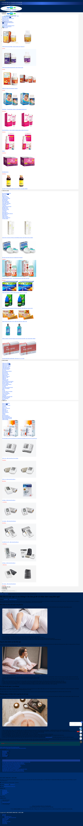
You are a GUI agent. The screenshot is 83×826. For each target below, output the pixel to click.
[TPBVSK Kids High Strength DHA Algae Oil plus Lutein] (19, 65)
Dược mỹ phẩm (5, 360)
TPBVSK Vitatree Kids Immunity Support (9, 88)
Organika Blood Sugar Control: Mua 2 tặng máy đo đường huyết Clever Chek (16, 761)
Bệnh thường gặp (5, 751)
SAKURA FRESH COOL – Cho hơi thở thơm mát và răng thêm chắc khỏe (15, 278)
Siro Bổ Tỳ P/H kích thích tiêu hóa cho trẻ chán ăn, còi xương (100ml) (14, 188)
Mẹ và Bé (4, 13)
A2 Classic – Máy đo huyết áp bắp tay (9, 521)
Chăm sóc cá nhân (5, 190)
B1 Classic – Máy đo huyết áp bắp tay (9, 583)
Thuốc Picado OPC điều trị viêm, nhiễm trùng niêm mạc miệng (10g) (14, 321)
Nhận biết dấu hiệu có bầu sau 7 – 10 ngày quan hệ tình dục (13, 770)
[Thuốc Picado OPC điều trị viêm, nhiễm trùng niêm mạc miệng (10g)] (18, 319)
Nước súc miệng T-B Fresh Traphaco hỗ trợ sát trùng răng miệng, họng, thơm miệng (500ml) (18, 338)
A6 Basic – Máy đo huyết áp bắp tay (8, 562)
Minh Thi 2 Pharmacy (13, 599)
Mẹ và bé (6, 593)
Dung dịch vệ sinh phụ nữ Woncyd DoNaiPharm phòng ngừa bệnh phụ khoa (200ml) (17, 237)
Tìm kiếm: (4, 590)
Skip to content (2, 0)
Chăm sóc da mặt (18, 25)
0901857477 (6, 784)
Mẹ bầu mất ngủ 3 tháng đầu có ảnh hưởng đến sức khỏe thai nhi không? (13, 748)
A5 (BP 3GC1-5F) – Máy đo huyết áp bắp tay (10, 542)
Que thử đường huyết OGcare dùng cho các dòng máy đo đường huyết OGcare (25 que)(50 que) (19, 438)
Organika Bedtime (49, 737)
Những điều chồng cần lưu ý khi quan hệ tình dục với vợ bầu (13, 771)
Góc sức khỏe (4, 588)
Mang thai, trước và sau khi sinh (10, 817)
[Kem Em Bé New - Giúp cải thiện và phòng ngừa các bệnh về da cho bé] (19, 128)
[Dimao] (19, 149)
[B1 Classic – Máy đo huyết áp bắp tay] (19, 581)
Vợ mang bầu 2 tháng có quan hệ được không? (10, 768)
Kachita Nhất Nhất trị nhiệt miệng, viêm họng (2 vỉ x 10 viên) (13, 358)
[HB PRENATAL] (19, 170)
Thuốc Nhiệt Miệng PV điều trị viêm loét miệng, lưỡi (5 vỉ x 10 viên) (14, 292)
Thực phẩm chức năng (6, 586)
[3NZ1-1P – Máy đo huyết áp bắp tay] (19, 477)
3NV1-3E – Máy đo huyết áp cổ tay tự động (10, 458)
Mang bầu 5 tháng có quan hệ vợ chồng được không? (11, 766)
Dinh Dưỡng (4, 587)
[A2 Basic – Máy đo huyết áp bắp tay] (19, 498)
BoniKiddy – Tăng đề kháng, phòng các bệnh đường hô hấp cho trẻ (14, 109)
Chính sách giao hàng (6, 802)
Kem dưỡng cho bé (8, 816)
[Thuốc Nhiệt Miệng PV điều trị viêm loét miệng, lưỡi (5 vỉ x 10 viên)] (18, 290)
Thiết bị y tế (4, 400)
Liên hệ (3, 794)
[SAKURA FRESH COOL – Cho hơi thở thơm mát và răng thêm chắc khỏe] (19, 276)
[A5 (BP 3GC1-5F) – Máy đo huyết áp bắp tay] (19, 540)
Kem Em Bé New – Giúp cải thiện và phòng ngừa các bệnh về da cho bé (15, 130)
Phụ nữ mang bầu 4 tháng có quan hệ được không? (11, 767)
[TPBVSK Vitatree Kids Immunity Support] (19, 86)
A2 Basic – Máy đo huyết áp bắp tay (8, 500)
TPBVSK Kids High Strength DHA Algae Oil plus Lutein (12, 67)
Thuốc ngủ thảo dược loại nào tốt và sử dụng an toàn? (9, 747)
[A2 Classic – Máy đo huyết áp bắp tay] (19, 519)
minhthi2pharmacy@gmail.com (9, 786)
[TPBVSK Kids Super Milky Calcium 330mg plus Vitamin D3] (19, 44)
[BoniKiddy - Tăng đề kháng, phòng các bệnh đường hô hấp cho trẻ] (19, 107)
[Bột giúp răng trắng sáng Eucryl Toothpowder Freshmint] (19, 255)
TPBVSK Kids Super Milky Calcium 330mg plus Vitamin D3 (13, 46)
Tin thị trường (4, 756)
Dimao (3, 151)
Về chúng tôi (4, 790)
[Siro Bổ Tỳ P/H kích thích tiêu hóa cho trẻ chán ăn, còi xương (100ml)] (15, 186)
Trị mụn (23, 25)
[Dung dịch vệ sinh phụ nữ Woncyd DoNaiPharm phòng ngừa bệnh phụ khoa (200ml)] (19, 235)
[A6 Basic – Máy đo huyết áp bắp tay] (19, 561)
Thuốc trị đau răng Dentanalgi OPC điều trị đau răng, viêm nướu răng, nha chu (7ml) (17, 308)
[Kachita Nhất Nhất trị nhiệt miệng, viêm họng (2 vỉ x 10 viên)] (19, 356)
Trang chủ (4, 12)
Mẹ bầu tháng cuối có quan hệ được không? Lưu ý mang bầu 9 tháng (14, 769)
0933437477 (12, 784)
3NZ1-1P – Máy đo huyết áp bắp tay (8, 479)
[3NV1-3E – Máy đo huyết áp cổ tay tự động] (19, 456)
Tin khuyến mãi (5, 755)
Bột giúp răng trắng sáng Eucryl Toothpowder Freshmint (12, 257)
